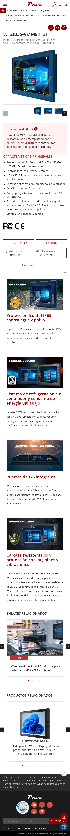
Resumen (28, 265)
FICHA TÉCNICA (19, 242)
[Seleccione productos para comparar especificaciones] (35, 252)
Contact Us (8, 828)
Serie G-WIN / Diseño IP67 (20, 15)
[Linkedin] (34, 805)
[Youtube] (42, 811)
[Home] (2, 10)
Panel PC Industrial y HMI (35, 10)
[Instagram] (34, 811)
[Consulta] (57, 27)
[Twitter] (50, 804)
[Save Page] (51, 27)
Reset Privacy (41, 828)
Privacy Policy (24, 828)
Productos (12, 10)
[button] (63, 817)
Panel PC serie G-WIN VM (51, 15)
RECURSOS (51, 242)
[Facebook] (42, 805)
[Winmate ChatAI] (63, 826)
